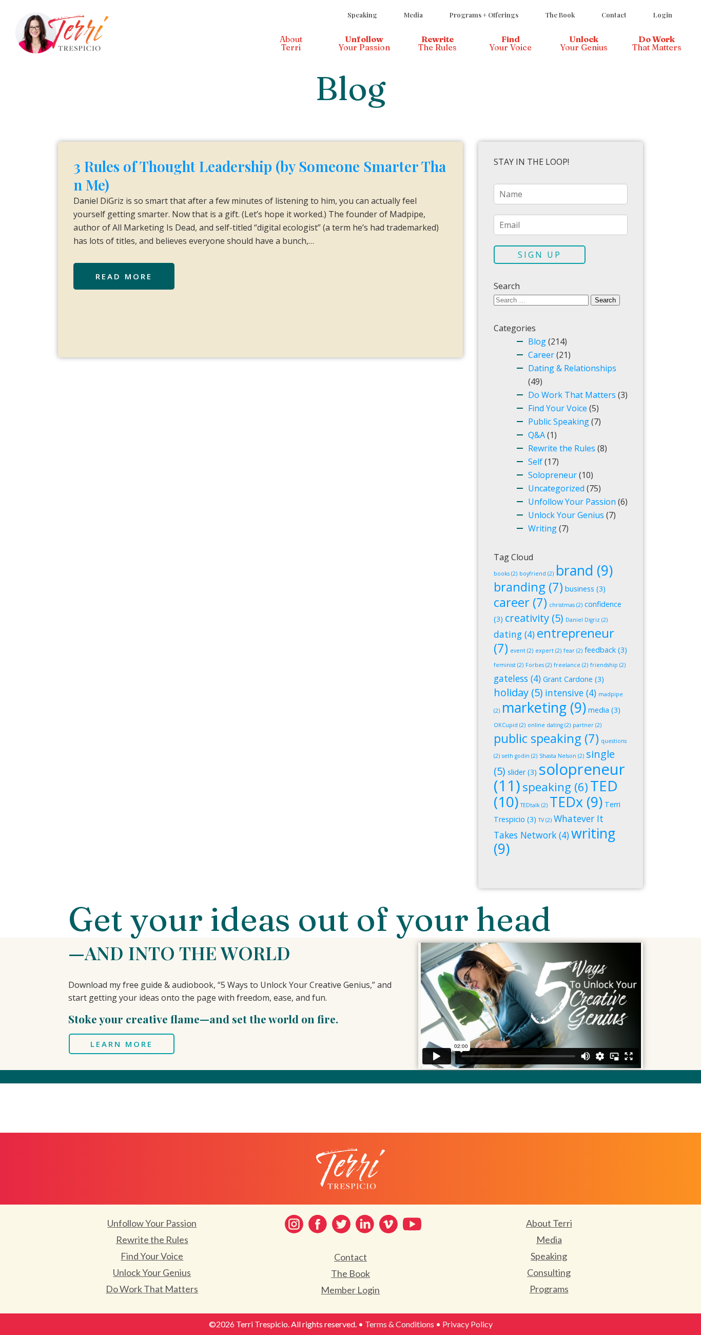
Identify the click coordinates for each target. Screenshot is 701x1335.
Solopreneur (552, 475)
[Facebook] (317, 1224)
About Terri (549, 1223)
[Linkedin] (365, 1224)
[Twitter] (341, 1224)
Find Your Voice (557, 408)
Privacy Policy (467, 1324)
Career (541, 354)
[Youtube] (412, 1224)
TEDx (576, 801)
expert (548, 650)
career (520, 602)
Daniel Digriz (587, 619)
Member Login (350, 1289)
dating (514, 634)
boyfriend (536, 573)
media (604, 710)
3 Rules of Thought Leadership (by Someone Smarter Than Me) (259, 175)
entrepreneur (554, 640)
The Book (560, 14)
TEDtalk (534, 805)
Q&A (536, 435)
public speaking (546, 738)
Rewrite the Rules (561, 448)
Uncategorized (556, 488)
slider (522, 772)
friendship (608, 665)
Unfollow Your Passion (572, 501)
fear (572, 650)
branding (528, 587)
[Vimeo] (388, 1224)
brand (584, 570)
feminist (508, 665)
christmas (565, 604)
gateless (517, 678)
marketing (544, 707)
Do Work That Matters (572, 394)
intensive (570, 692)
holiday (518, 692)
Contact (614, 14)
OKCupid (509, 725)
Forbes (538, 665)
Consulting (549, 1272)
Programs (549, 1288)
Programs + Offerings (484, 14)
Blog (537, 341)
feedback (606, 650)
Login (662, 14)
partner (587, 725)
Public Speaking (558, 421)
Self (535, 461)
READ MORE (123, 276)
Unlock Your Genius (566, 515)
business (585, 589)
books (505, 573)
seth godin (519, 755)
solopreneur (559, 777)
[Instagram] (294, 1224)
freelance (571, 665)
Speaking (362, 14)
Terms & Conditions (399, 1324)
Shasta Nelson (561, 755)
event (521, 650)
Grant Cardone (573, 679)
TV (545, 820)
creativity (534, 618)
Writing (542, 528)
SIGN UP (539, 254)
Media (413, 14)
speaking (555, 786)
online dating (549, 725)
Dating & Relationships (572, 368)
